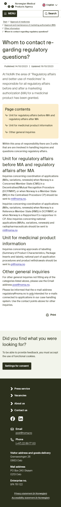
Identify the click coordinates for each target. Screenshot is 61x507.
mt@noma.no (18, 199)
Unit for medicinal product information (31, 125)
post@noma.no (21, 285)
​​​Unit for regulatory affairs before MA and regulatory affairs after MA (32, 117)
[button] (17, 366)
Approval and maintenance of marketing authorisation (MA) (30, 25)
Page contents (17, 109)
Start (5, 22)
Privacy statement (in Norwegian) (30, 494)
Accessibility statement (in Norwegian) (30, 498)
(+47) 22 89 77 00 (26, 443)
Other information (12, 28)
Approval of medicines (20, 22)
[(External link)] (12, 418)
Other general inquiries (22, 132)
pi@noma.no (18, 264)
